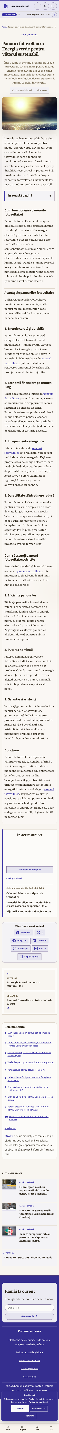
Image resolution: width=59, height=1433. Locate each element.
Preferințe (29, 1415)
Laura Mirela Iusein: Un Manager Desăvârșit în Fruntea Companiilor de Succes (29, 1044)
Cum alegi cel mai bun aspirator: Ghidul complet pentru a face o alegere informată (34, 1192)
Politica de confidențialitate (29, 1352)
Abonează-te (27, 1316)
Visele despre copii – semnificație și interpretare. (31, 1062)
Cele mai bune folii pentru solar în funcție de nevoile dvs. (29, 1079)
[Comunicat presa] (5, 6)
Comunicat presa (20, 6)
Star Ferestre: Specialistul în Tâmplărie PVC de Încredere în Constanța (36, 1214)
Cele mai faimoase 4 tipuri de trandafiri (24, 895)
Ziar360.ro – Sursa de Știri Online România (27, 1257)
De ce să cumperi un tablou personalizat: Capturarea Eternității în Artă (34, 1237)
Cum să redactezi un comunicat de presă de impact (29, 1034)
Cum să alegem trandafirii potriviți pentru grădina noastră (28, 1089)
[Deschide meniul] (37, 6)
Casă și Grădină (29, 34)
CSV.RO (9, 1136)
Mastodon (10, 1128)
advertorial (9, 1253)
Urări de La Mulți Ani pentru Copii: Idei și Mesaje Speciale (30, 1098)
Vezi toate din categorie (30, 869)
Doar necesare (39, 1408)
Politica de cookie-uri (29, 1360)
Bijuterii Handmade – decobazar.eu (28, 911)
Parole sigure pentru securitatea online (26, 1070)
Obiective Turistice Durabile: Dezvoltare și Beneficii (29, 1118)
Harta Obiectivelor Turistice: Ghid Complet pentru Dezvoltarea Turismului (28, 1108)
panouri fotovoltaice (29, 571)
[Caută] (45, 6)
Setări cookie (29, 1376)
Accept (20, 1408)
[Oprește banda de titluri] (54, 14)
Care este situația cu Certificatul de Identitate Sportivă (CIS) (29, 1054)
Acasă (4, 27)
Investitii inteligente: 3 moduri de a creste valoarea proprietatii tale (28, 904)
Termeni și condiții (29, 1368)
